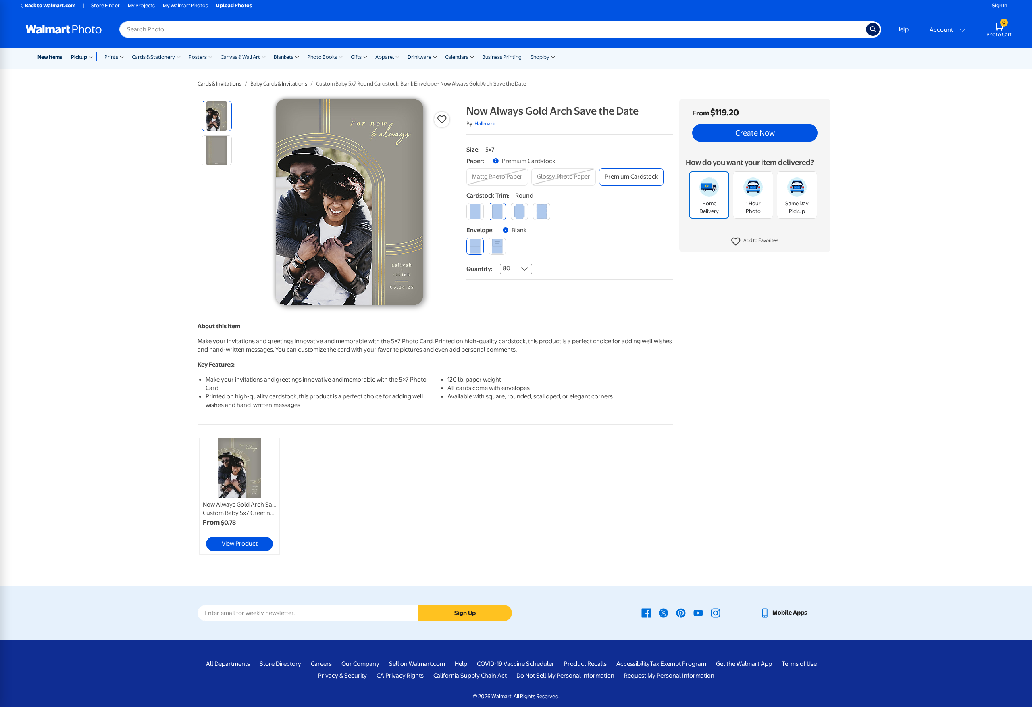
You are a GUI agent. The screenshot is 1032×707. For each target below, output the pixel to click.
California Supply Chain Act (470, 675)
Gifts (356, 57)
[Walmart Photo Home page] (63, 29)
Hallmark (484, 124)
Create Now (755, 133)
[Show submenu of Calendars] (472, 56)
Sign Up (465, 613)
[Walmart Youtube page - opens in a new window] (698, 612)
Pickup (79, 57)
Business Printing (502, 57)
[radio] (217, 116)
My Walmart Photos (185, 5)
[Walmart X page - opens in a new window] (663, 612)
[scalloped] (541, 211)
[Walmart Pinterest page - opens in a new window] (681, 612)
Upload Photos (234, 5)
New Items (49, 57)
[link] (239, 496)
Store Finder (105, 5)
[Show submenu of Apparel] (397, 56)
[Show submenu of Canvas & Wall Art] (263, 56)
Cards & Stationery (153, 57)
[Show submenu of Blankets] (297, 56)
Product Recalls (585, 663)
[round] (497, 211)
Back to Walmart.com (50, 5)
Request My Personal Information (669, 675)
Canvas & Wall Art (240, 57)
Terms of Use (799, 663)
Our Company (360, 663)
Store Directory (280, 663)
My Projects (141, 5)
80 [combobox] (506, 268)
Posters (198, 57)
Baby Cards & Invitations (278, 84)
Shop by (540, 57)
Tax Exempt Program (678, 663)
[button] (754, 242)
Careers (321, 663)
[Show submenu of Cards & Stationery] (178, 56)
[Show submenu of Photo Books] (340, 56)
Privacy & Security (342, 675)
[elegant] (519, 211)
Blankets (283, 57)
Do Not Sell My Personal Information (565, 675)
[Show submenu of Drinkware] (435, 56)
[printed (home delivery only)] (497, 246)
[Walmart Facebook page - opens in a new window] (646, 612)
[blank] (475, 246)
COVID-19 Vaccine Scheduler (515, 663)
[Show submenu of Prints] (121, 56)
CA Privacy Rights (400, 675)
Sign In (999, 5)
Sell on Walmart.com (417, 663)
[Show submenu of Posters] (210, 56)
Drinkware (419, 57)
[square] (475, 211)
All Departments (228, 663)
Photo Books (322, 57)
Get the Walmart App (744, 663)
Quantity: (479, 269)
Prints (111, 57)
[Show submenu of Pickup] (92, 56)
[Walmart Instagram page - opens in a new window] (715, 612)
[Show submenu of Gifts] (365, 56)
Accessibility (633, 663)
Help (902, 29)
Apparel (384, 57)
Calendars (456, 57)
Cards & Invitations (219, 84)
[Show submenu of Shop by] (553, 56)
